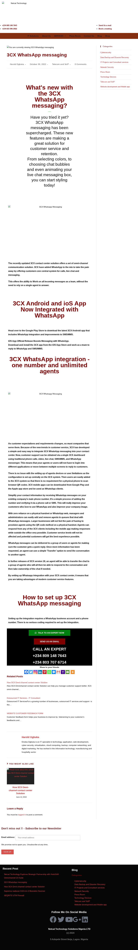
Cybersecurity (105, 52)
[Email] (67, 672)
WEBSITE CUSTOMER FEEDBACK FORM (25, 713)
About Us (46, 36)
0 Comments (81, 64)
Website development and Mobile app (115, 87)
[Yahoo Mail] (63, 672)
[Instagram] (35, 672)
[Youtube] (69, 919)
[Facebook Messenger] (54, 672)
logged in (22, 815)
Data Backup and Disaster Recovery (114, 57)
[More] (73, 672)
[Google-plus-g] (77, 919)
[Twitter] (31, 672)
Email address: (8, 837)
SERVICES (58, 36)
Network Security (107, 67)
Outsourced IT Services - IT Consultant (23, 698)
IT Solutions (33, 36)
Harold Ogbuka (17, 64)
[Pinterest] (45, 672)
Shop (107, 36)
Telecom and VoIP (60, 64)
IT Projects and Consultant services (114, 62)
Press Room (74, 36)
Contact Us (89, 36)
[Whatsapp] (49, 672)
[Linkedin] (40, 672)
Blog (99, 36)
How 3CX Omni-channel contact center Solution (27, 682)
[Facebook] (26, 672)
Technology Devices (108, 77)
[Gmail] (58, 672)
